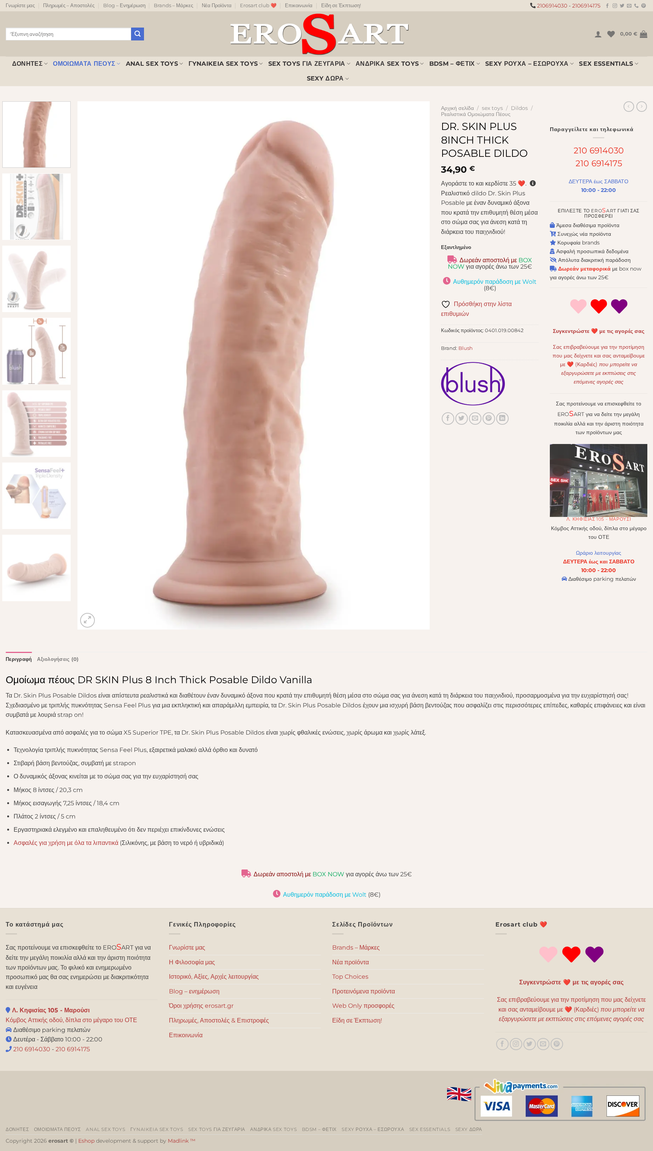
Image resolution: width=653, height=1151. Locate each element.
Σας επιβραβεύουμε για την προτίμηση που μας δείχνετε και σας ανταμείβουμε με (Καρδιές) (598, 364)
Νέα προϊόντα (350, 962)
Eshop (86, 1140)
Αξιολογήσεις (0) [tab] (58, 659)
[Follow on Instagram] (615, 6)
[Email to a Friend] (475, 418)
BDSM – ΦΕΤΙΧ (452, 63)
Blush (465, 348)
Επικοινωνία (299, 5)
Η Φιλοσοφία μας (192, 962)
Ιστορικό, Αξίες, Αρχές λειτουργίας (214, 976)
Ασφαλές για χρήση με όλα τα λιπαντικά (66, 842)
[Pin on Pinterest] (489, 418)
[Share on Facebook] (448, 418)
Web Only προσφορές (363, 1005)
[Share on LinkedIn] (502, 418)
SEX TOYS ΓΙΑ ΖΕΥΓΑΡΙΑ (306, 63)
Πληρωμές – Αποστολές (68, 5)
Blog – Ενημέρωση (124, 5)
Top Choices (350, 976)
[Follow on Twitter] (622, 6)
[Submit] (137, 34)
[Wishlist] (611, 34)
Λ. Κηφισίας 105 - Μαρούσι (598, 519)
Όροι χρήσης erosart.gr (201, 1005)
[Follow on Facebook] (607, 6)
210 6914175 (599, 163)
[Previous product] (641, 106)
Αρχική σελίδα (457, 108)
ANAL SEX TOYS (152, 63)
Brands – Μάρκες (173, 5)
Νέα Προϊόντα (217, 5)
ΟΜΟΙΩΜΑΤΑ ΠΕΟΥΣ (84, 63)
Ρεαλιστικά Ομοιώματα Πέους (476, 114)
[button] (598, 34)
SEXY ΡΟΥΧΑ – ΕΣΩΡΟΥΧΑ (527, 63)
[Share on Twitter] (461, 418)
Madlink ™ (181, 1140)
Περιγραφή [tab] (19, 659)
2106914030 (552, 5)
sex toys (492, 108)
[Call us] (636, 6)
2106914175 (586, 5)
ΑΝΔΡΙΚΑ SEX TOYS (387, 63)
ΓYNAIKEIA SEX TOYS (223, 63)
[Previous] (94, 365)
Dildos (519, 108)
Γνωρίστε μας (20, 5)
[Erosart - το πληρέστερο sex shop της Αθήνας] (319, 33)
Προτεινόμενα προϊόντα (363, 991)
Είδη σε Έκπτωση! (341, 5)
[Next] (413, 365)
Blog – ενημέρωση (194, 991)
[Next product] (629, 106)
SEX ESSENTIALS (606, 63)
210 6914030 (599, 150)
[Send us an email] (629, 6)
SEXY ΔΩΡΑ (325, 78)
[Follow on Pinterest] (643, 6)
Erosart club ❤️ (258, 5)
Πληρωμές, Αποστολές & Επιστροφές (219, 1020)
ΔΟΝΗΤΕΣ (27, 63)
